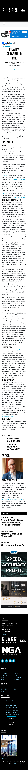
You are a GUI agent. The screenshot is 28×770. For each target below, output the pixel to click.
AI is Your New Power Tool (13, 545)
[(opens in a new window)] (14, 34)
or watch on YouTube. (19, 179)
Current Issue (5, 675)
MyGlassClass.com (11, 707)
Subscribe (4, 759)
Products (16, 673)
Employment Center (12, 710)
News (2, 677)
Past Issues (17, 677)
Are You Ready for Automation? (14, 446)
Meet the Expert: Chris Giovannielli (11, 535)
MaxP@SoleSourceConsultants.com (12, 499)
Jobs (2, 691)
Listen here (5, 175)
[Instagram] (10, 660)
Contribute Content (11, 723)
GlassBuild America (12, 705)
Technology (5, 542)
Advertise (11, 718)
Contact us (5, 634)
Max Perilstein (15, 70)
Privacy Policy (17, 764)
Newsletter (17, 679)
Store (15, 689)
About (2, 679)
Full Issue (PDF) (5, 757)
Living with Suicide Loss (14, 439)
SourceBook (4, 689)
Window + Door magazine (13, 715)
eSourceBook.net (11, 712)
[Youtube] (2, 660)
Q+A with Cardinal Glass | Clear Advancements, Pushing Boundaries (13, 522)
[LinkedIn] (13, 660)
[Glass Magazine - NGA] (13, 10)
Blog (15, 675)
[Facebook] (6, 660)
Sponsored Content (7, 517)
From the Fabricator (6, 47)
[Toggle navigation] (4, 24)
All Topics (4, 673)
